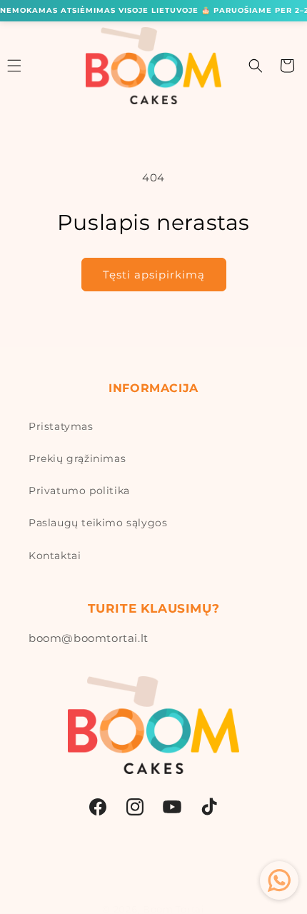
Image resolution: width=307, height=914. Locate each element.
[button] (255, 65)
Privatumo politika (79, 490)
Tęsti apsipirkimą (154, 274)
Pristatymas (61, 426)
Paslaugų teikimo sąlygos (98, 522)
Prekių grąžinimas (77, 458)
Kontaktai (55, 555)
